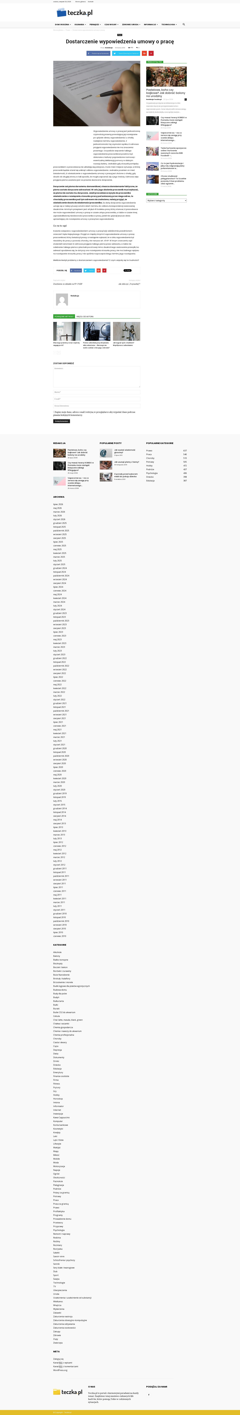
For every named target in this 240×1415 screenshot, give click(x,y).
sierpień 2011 (59, 883)
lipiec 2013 (58, 827)
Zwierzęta (57, 1342)
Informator (58, 1106)
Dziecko (57, 1065)
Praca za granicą (61, 1203)
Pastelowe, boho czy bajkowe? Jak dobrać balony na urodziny (165, 93)
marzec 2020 (59, 782)
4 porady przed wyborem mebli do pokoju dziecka (126, 475)
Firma (55, 1080)
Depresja (57, 1050)
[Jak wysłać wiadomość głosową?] (106, 453)
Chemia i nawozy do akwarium (67, 1031)
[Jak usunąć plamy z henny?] (106, 465)
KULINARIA (79, 24)
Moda (56, 1162)
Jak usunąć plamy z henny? (126, 462)
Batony (56, 956)
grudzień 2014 (60, 808)
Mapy (55, 1151)
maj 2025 (57, 549)
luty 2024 (57, 605)
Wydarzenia (58, 1309)
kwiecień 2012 (59, 853)
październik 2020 (61, 755)
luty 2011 (57, 906)
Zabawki (57, 1312)
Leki (55, 1136)
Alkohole (57, 952)
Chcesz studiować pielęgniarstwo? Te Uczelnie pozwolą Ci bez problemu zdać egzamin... (173, 180)
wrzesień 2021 (60, 714)
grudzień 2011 (60, 868)
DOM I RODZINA (62, 24)
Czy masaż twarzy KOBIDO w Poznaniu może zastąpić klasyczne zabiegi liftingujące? (174, 121)
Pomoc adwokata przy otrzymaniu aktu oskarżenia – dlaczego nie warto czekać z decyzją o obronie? (96, 345)
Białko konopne (60, 959)
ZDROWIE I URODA (130, 24)
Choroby (57, 1038)
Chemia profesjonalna (63, 1034)
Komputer (58, 1121)
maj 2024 (57, 594)
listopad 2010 (59, 917)
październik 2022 (61, 665)
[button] (184, 25)
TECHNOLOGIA (168, 24)
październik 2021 (61, 710)
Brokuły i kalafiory (61, 978)
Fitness (56, 1083)
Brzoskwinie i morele (63, 982)
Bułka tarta (58, 1001)
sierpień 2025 (59, 538)
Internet (57, 1110)
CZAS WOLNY (110, 24)
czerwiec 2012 (59, 846)
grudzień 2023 (60, 613)
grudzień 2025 (60, 523)
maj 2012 (57, 849)
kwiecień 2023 (59, 643)
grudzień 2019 (60, 793)
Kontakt (90, 2)
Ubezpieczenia (60, 1290)
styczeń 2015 (59, 804)
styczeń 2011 (59, 909)
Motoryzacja (59, 1166)
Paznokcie (58, 1181)
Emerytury (58, 1072)
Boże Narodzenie (61, 974)
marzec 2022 (59, 692)
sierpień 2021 (59, 718)
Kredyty (56, 1132)
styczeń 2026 (59, 519)
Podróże (57, 1188)
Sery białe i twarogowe (63, 1267)
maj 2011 (57, 894)
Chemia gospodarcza (63, 1027)
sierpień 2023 (59, 628)
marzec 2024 (59, 602)
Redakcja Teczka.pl (154, 99)
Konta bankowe (60, 1125)
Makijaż (56, 1147)
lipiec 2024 (58, 587)
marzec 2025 (59, 556)
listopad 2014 (59, 812)
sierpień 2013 (59, 823)
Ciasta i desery (60, 1042)
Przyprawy (58, 1226)
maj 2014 (57, 819)
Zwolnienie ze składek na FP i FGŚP (67, 284)
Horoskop (58, 1098)
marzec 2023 (59, 647)
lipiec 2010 (58, 932)
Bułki (55, 1004)
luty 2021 (57, 740)
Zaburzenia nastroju (62, 1316)
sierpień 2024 (59, 583)
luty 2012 (57, 861)
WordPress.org (60, 1370)
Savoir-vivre (58, 1256)
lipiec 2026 (58, 504)
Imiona (56, 1102)
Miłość (56, 1155)
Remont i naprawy (61, 1234)
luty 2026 (57, 515)
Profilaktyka (58, 1211)
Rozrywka (57, 1249)
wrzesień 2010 (60, 924)
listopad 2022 (59, 662)
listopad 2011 (59, 872)
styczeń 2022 (59, 699)
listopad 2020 (59, 752)
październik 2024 (61, 575)
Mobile (56, 1158)
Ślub (55, 1271)
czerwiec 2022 (59, 680)
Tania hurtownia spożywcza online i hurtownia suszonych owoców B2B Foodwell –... (173, 152)
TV (54, 1286)
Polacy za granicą (61, 1192)
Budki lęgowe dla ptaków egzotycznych (71, 986)
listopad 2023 (59, 617)
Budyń (56, 997)
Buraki (56, 1008)
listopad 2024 (59, 572)
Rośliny (56, 1241)
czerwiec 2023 (59, 635)
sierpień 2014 (59, 816)
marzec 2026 (59, 511)
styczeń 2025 (59, 564)
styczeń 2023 (59, 654)
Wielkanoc (58, 1301)
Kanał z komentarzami (65, 1366)
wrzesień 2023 (60, 624)
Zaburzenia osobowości (64, 1327)
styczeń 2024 (59, 609)
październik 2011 (61, 876)
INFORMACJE (150, 24)
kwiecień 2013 (59, 831)
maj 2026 (57, 508)
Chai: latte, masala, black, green (68, 1019)
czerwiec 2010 (59, 936)
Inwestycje (58, 1113)
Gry (54, 1091)
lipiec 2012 (58, 842)
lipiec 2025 (58, 541)
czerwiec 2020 (59, 771)
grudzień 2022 (60, 658)
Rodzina (57, 1237)
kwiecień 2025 (59, 553)
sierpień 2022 (59, 673)
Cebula (56, 1016)
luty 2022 (57, 695)
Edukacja (57, 1068)
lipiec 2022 (58, 677)
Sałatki (56, 1252)
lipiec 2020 (58, 767)
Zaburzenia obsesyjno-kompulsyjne (70, 1320)
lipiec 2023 (58, 632)
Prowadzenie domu (62, 1218)
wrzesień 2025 (60, 534)
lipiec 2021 (58, 722)
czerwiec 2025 (59, 545)
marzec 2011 (59, 902)
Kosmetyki (58, 1128)
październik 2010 (61, 921)
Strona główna (80, 2)
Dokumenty (58, 1057)
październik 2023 (61, 620)
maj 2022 (57, 684)
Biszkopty (57, 963)
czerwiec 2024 (59, 590)
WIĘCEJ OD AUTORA (84, 316)
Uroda (56, 1294)
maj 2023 (57, 639)
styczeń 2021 (59, 744)
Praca (55, 1200)
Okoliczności (59, 1177)
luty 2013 (57, 838)
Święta (56, 1279)
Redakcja (109, 48)
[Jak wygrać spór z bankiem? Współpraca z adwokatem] (126, 331)
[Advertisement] (141, 12)
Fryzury (56, 1087)
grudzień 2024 (60, 568)
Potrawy (57, 1196)
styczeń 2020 (59, 789)
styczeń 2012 (59, 864)
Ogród (56, 1173)
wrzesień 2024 (60, 579)
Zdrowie (57, 1335)
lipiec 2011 (58, 887)
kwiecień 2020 (59, 778)
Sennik (56, 1264)
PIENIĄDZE (94, 24)
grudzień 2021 (60, 703)
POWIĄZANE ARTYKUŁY (64, 316)
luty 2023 (57, 650)
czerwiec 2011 (59, 891)
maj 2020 (57, 774)
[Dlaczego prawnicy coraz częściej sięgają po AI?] (66, 331)
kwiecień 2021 (59, 733)
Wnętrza (57, 1305)
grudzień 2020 (60, 748)
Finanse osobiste (61, 1076)
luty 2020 (57, 786)
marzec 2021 (59, 737)
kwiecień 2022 (59, 688)
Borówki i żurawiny (62, 971)
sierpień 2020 (59, 763)
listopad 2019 (59, 797)
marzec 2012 (59, 857)
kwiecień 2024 (59, 598)
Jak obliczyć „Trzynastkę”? (129, 284)
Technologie (59, 1282)
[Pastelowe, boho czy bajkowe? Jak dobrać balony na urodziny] (166, 77)
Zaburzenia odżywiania (64, 1324)
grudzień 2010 (60, 913)
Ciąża (55, 1046)
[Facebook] (148, 1394)
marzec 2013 (59, 834)
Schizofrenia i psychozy (64, 1260)
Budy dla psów (60, 993)
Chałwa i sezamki (61, 1023)
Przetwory (58, 1222)
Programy (58, 1215)
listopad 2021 (59, 707)
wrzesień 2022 (60, 669)
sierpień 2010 (59, 928)
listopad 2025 (59, 526)
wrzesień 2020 (60, 759)
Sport (55, 1275)
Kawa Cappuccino (61, 1117)
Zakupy (56, 1331)
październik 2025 (61, 530)
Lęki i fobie (58, 1140)
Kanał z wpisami (62, 1362)
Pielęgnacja (58, 1185)
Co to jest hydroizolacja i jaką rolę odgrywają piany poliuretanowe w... (172, 166)
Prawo (120, 35)
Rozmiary (57, 1245)
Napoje (56, 1170)
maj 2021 (57, 729)
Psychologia (58, 1230)
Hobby (56, 1095)
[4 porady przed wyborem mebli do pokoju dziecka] (106, 477)
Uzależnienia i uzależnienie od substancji (72, 1297)
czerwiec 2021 (59, 725)
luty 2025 (57, 560)
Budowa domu (60, 989)
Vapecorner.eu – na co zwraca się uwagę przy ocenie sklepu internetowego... (171, 137)
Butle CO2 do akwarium (64, 1012)
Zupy (55, 1339)
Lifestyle (57, 1143)
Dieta (55, 1053)
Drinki (56, 1061)
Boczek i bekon (60, 967)
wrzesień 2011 (60, 879)
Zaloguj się (58, 1359)
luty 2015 (57, 801)
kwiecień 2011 (59, 898)
